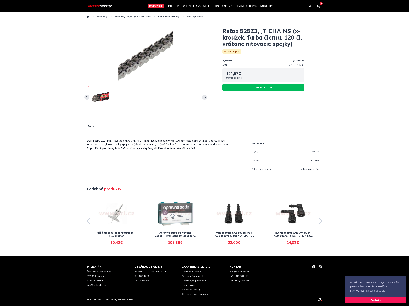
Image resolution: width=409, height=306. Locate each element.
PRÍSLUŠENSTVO (223, 6)
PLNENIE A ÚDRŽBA (246, 6)
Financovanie (189, 285)
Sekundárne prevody (168, 16)
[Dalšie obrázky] (204, 97)
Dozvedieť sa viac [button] (376, 290)
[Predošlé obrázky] (86, 97)
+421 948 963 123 (96, 280)
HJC (177, 6)
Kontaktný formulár (240, 280)
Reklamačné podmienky (194, 280)
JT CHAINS (298, 60)
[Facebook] (314, 267)
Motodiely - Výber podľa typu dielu (133, 16)
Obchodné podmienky (193, 276)
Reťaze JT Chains (195, 16)
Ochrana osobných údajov (196, 294)
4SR (170, 6)
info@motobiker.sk (96, 285)
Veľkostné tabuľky (191, 289)
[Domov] (88, 17)
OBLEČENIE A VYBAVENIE (196, 6)
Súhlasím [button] (376, 300)
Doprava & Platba (191, 271)
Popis (91, 126)
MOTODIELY (266, 6)
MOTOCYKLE (155, 6)
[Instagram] (320, 267)
